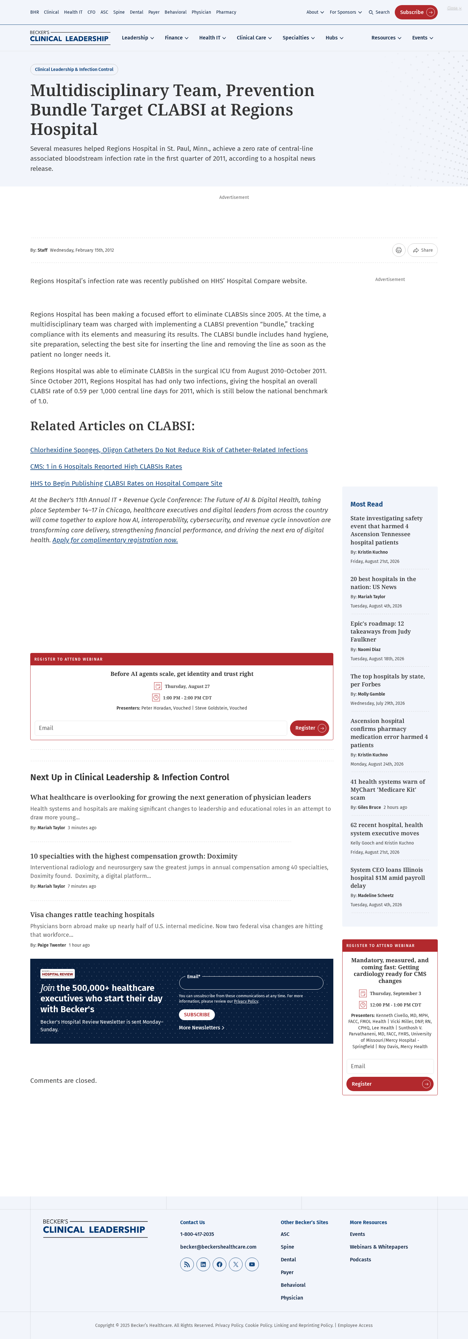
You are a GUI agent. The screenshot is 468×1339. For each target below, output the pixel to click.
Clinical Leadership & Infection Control (74, 69)
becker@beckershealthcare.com (218, 1247)
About (312, 12)
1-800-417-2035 (197, 1234)
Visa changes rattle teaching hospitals (92, 914)
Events (420, 38)
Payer (154, 12)
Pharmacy (226, 12)
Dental (136, 12)
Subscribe (412, 12)
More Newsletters (199, 1028)
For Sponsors (343, 12)
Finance (174, 38)
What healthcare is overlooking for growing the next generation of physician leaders (171, 797)
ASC (104, 12)
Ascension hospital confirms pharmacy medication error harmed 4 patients (389, 733)
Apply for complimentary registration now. (115, 540)
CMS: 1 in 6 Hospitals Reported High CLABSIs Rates (106, 466)
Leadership (135, 38)
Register (305, 728)
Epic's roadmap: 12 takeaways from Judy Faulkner (381, 631)
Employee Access (355, 1325)
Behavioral (176, 12)
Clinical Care (251, 38)
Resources (384, 38)
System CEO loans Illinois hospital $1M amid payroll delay (388, 877)
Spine (119, 12)
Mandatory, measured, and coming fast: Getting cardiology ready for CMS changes (390, 970)
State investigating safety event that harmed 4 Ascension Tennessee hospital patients (386, 530)
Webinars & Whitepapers (379, 1247)
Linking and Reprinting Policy (303, 1325)
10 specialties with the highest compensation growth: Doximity (134, 856)
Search (383, 12)
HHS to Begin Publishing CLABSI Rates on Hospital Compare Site (126, 483)
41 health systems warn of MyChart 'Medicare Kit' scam (388, 789)
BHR (34, 12)
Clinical (51, 12)
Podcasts (360, 1260)
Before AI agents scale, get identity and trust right (181, 673)
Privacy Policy (246, 1001)
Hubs (332, 38)
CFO (92, 12)
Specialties (296, 38)
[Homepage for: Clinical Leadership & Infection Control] (95, 1228)
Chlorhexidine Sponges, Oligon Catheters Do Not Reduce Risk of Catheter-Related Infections (169, 450)
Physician (201, 12)
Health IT (73, 12)
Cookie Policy (258, 1325)
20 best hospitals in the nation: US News (383, 583)
